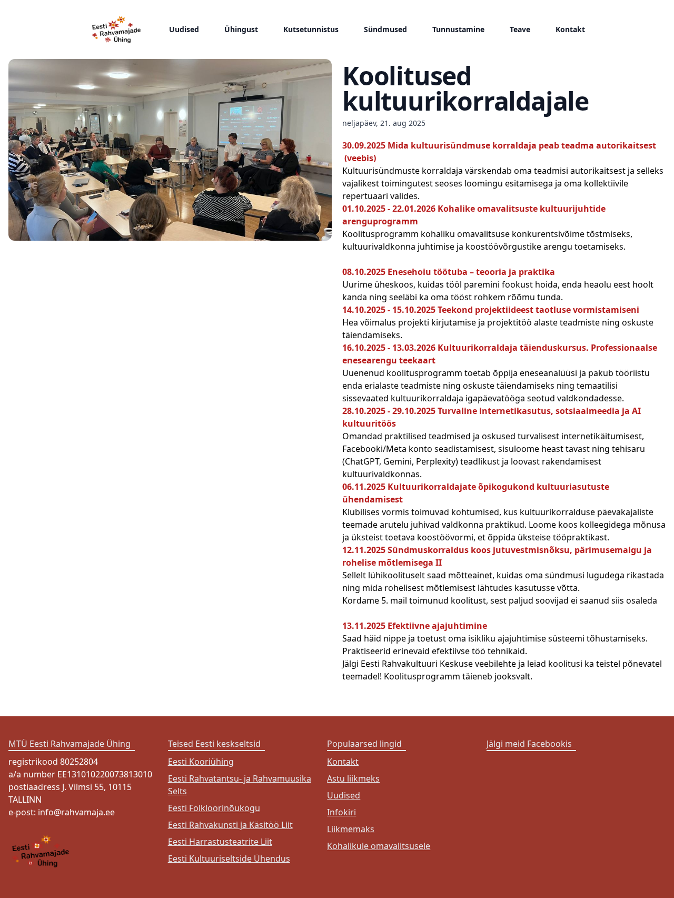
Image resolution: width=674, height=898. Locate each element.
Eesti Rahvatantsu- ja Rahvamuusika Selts (239, 785)
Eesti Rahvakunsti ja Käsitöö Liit (230, 825)
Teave (520, 29)
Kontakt (570, 29)
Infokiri (341, 812)
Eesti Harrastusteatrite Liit (220, 841)
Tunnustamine (458, 29)
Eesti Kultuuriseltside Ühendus (229, 858)
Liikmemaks (350, 829)
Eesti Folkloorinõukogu (214, 808)
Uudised (184, 29)
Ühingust (241, 29)
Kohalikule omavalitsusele (378, 846)
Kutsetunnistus (311, 29)
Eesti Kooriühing (201, 761)
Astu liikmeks (353, 778)
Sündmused (385, 29)
